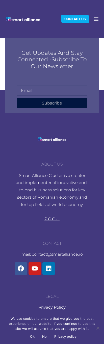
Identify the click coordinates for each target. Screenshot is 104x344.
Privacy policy (65, 336)
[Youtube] (35, 268)
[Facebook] (21, 268)
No (44, 336)
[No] (97, 328)
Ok (32, 336)
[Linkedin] (48, 268)
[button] (96, 19)
